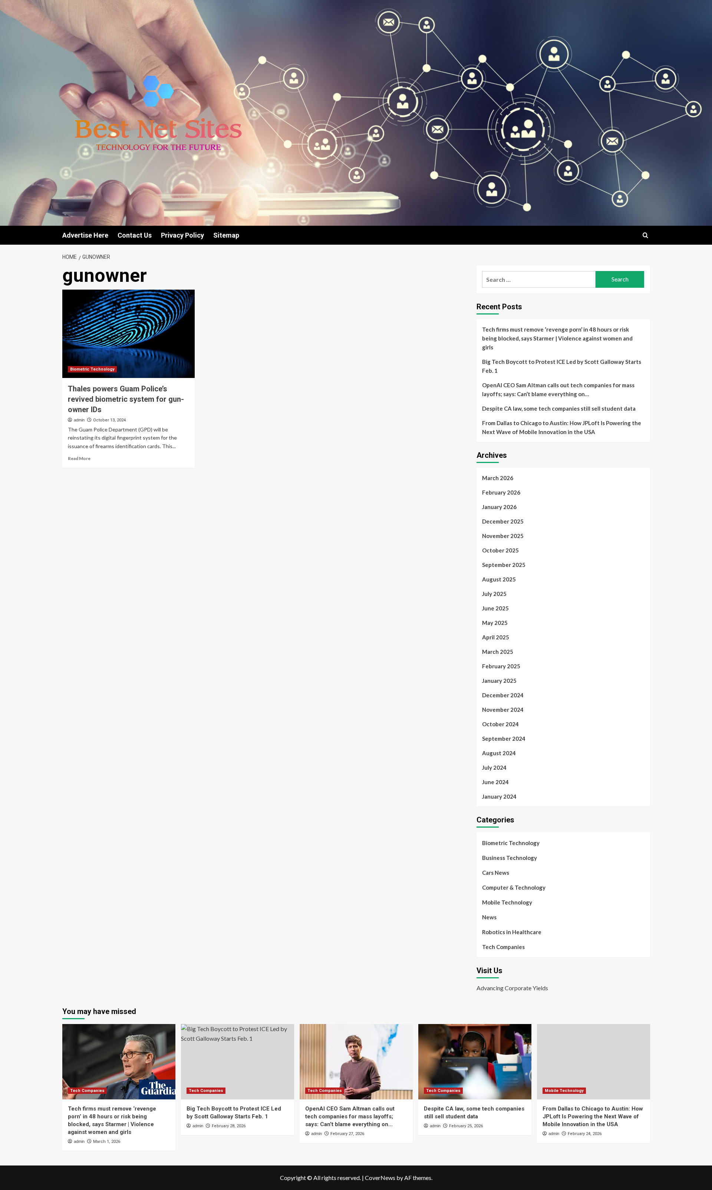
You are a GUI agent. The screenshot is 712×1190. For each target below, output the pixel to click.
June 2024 (495, 782)
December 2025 (503, 521)
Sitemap (226, 235)
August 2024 (499, 753)
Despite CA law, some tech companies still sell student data (559, 408)
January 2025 (499, 680)
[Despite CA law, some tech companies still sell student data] (474, 1061)
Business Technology (509, 857)
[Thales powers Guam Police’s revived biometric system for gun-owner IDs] (128, 334)
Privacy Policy (182, 235)
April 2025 (495, 637)
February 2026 (501, 492)
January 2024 (499, 796)
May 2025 (495, 622)
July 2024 (494, 767)
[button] (645, 235)
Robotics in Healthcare (511, 932)
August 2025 (499, 579)
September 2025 (503, 564)
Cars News (495, 872)
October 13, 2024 (109, 420)
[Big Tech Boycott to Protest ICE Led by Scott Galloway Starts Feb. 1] (237, 1061)
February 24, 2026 (584, 1133)
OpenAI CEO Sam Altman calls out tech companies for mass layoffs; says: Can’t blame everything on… (558, 389)
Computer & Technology (513, 887)
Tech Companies (503, 946)
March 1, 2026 (106, 1141)
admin (79, 420)
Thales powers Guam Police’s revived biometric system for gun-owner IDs (126, 399)
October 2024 (500, 724)
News (489, 917)
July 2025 (494, 593)
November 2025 (503, 535)
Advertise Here (85, 235)
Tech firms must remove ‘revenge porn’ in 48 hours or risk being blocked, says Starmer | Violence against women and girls (557, 338)
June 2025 (495, 608)
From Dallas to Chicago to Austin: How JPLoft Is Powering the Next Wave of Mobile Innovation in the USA (561, 427)
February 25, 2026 (466, 1126)
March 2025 (497, 651)
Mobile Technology (507, 902)
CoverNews (380, 1177)
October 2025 (500, 550)
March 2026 (497, 478)
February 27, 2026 (347, 1133)
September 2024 (503, 738)
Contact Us (135, 235)
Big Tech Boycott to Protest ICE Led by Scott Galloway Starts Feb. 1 (561, 366)
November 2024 (503, 709)
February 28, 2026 (228, 1126)
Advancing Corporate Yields (512, 987)
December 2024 (503, 695)
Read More (79, 458)
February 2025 (501, 666)
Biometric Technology (92, 369)
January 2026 (499, 506)
